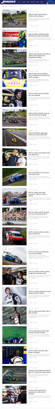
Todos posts (4, 6)
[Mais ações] (50, 11)
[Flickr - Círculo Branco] (47, 3)
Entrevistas (10, 6)
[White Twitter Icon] (53, 3)
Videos (21, 6)
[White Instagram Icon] (49, 3)
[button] (32, 2)
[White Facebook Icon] (51, 3)
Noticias (16, 6)
